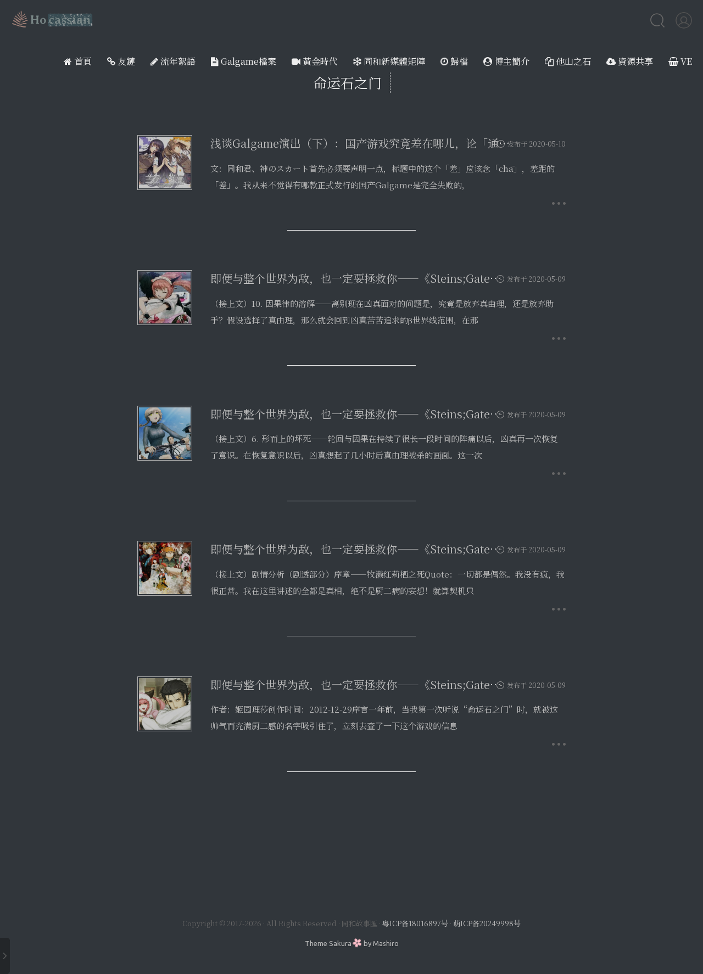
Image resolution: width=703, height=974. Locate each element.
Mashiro (386, 943)
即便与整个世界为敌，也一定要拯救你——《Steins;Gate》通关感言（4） (391, 278)
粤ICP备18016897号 (415, 923)
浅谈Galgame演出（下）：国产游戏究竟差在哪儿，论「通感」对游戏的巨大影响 (409, 143)
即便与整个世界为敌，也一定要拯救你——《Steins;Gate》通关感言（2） (391, 549)
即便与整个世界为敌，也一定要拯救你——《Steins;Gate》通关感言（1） (391, 684)
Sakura (340, 943)
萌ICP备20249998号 (487, 923)
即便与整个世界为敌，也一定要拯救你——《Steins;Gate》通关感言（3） (391, 414)
